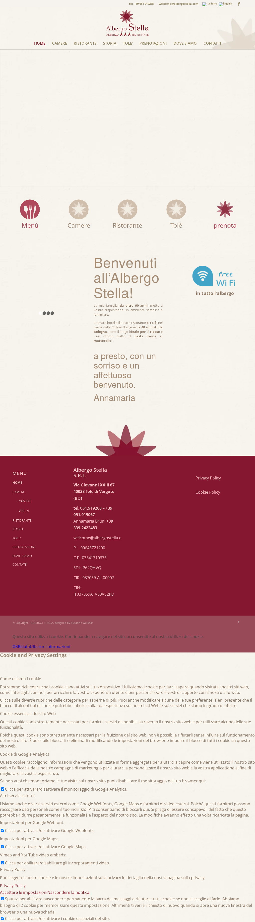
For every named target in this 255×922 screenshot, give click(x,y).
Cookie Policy (207, 492)
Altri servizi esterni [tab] (17, 795)
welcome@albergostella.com (100, 538)
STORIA (17, 529)
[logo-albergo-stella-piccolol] (127, 22)
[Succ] (68, 284)
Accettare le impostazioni (23, 892)
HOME (17, 482)
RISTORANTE (21, 520)
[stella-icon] (79, 209)
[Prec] (23, 284)
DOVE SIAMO (22, 555)
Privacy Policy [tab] (12, 869)
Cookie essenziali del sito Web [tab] (28, 713)
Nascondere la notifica (68, 892)
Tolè (176, 225)
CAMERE (18, 492)
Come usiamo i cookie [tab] (20, 678)
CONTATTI (19, 564)
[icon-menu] (30, 209)
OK (15, 646)
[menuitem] (141, 3)
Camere (78, 225)
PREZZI (24, 511)
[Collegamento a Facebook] (239, 3)
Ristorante (127, 225)
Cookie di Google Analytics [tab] (24, 754)
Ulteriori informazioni (50, 646)
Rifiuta (24, 646)
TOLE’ (16, 538)
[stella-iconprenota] (225, 209)
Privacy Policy (208, 478)
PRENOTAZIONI (23, 547)
